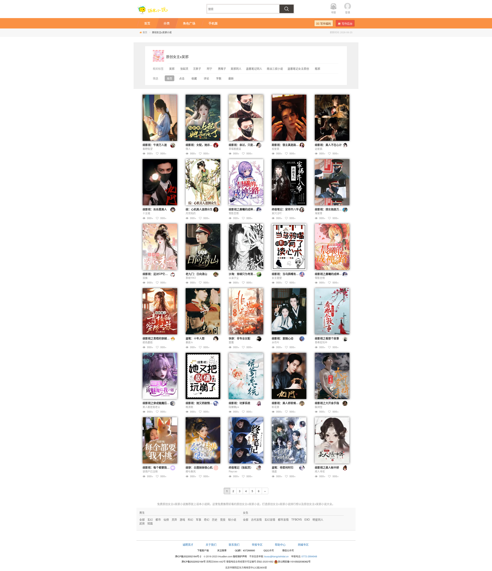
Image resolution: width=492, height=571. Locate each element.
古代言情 (256, 519)
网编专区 (303, 544)
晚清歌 (189, 407)
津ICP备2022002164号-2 (188, 556)
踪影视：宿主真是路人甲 (286, 145)
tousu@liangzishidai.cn (276, 556)
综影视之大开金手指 (327, 403)
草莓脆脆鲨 (235, 148)
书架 (333, 12)
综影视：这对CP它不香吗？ (159, 274)
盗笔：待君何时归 (282, 467)
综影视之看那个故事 (327, 338)
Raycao (233, 471)
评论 (206, 78)
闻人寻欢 (320, 471)
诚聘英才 (188, 544)
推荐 (169, 78)
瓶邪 (317, 68)
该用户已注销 (150, 471)
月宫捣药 (191, 213)
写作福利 (325, 23)
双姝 (145, 278)
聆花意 (275, 407)
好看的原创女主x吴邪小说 (244, 504)
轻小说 (232, 519)
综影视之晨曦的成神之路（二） (333, 274)
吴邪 (172, 68)
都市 (158, 519)
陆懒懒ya (234, 407)
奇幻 (206, 519)
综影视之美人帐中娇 (327, 467)
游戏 (182, 519)
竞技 (222, 519)
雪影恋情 (234, 213)
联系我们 (234, 544)
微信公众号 (288, 550)
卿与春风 (191, 471)
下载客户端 (203, 550)
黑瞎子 (222, 68)
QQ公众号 (268, 550)
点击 (181, 78)
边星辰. (319, 148)
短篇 (150, 523)
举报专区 (257, 544)
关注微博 (221, 550)
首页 (145, 32)
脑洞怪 (318, 407)
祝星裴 (275, 148)
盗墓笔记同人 (254, 68)
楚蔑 (231, 342)
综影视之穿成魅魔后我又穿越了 (161, 403)
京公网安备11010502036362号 (294, 561)
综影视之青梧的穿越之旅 (157, 338)
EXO (307, 519)
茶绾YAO (191, 278)
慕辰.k (189, 342)
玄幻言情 (269, 519)
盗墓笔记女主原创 (298, 68)
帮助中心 (280, 544)
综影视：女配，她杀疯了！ (202, 145)
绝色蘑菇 (148, 342)
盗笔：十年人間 (195, 338)
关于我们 (211, 544)
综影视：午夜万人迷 (155, 145)
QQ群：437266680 (245, 550)
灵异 (174, 519)
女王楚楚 (277, 278)
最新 (231, 78)
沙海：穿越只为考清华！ (243, 274)
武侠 (142, 523)
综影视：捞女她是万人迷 (329, 209)
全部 (142, 519)
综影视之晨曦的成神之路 (243, 209)
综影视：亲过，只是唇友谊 (245, 145)
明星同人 (317, 519)
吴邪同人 (236, 68)
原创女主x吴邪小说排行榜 (283, 504)
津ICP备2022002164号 (193, 561)
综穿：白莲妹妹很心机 (199, 467)
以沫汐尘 (234, 278)
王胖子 (197, 68)
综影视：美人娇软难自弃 (286, 403)
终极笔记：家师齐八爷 (285, 209)
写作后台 (347, 23)
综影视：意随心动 (282, 338)
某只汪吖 (277, 213)
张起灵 (184, 68)
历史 (214, 519)
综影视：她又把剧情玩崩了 (202, 403)
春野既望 (148, 148)
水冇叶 (275, 342)
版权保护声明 (240, 556)
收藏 (194, 78)
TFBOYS (296, 519)
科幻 (190, 519)
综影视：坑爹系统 (239, 403)
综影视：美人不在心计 (328, 145)
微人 (188, 148)
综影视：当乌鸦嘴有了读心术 (289, 274)
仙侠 (166, 519)
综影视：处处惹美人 (155, 209)
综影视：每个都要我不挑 (157, 467)
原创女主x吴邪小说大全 (318, 504)
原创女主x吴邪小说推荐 (177, 504)
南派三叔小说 (275, 68)
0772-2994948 (309, 556)
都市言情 (283, 519)
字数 (218, 78)
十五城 (146, 213)
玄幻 (150, 519)
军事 (198, 519)
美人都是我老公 (151, 407)
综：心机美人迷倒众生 (199, 209)
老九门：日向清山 (196, 274)
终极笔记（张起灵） (241, 467)
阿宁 (209, 68)
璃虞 (274, 471)
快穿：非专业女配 (239, 338)
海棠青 (318, 213)
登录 (347, 12)
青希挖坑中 (321, 342)
